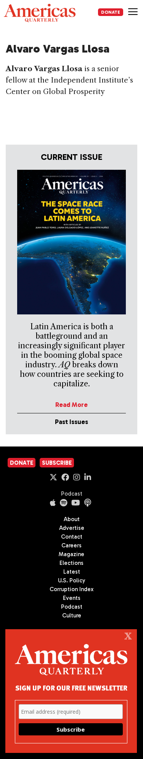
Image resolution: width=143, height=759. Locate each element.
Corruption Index (71, 589)
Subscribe (57, 462)
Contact (71, 536)
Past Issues (71, 422)
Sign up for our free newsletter (71, 687)
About (72, 519)
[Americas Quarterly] (40, 13)
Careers (71, 545)
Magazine (71, 554)
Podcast (71, 493)
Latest (71, 571)
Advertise (71, 528)
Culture (71, 615)
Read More (71, 404)
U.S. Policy (71, 580)
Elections (71, 563)
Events (71, 598)
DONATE (110, 12)
